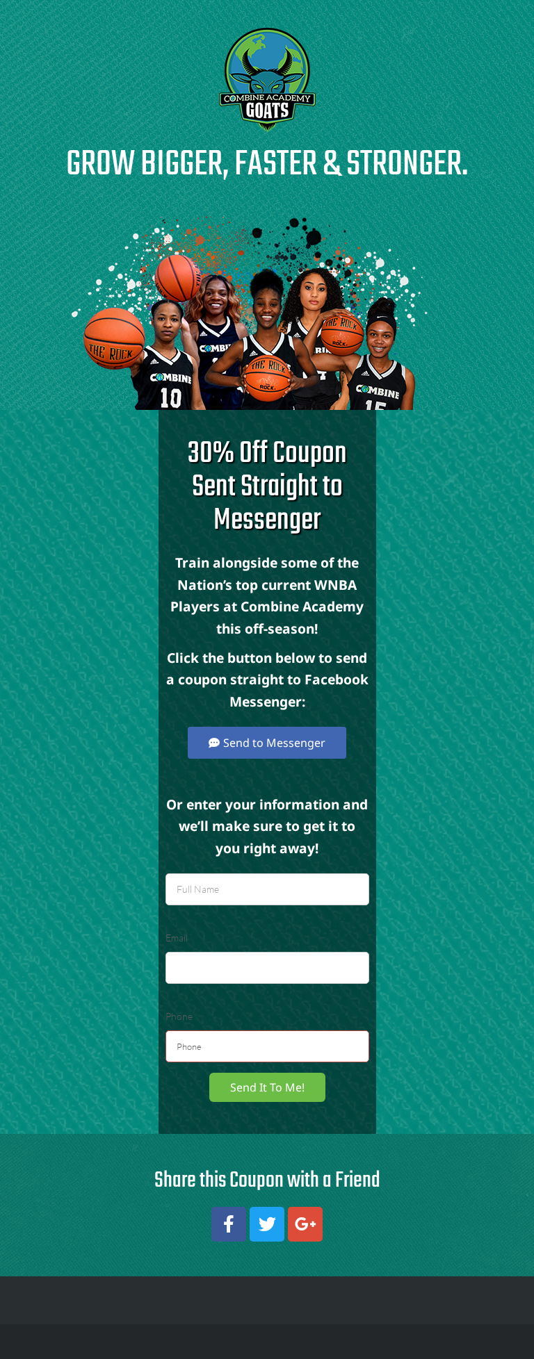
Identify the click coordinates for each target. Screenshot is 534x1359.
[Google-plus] (305, 1224)
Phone (179, 1016)
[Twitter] (267, 1224)
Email (176, 938)
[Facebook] (228, 1224)
